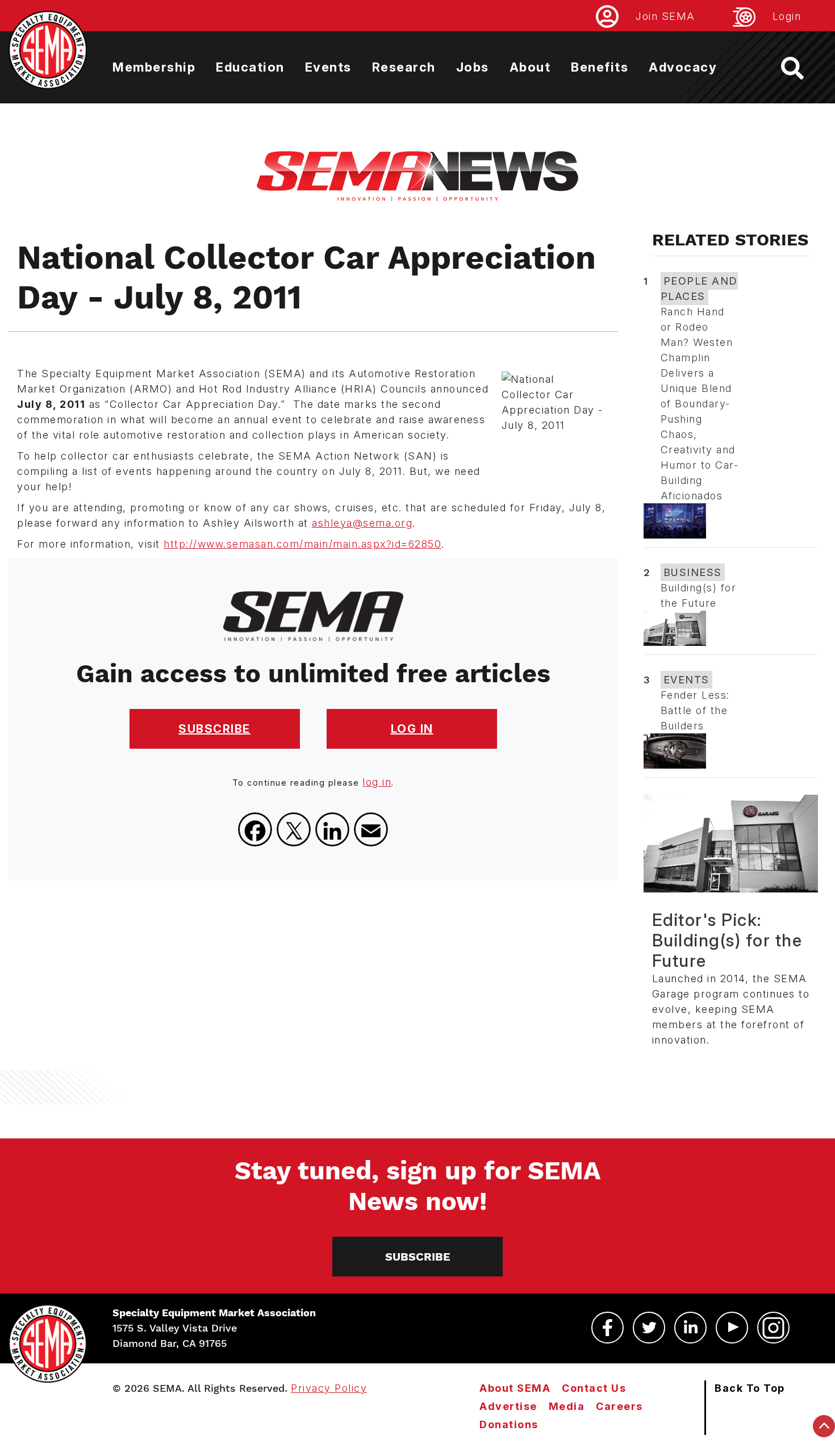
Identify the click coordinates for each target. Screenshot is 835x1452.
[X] (293, 829)
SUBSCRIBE (214, 729)
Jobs (472, 67)
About (530, 67)
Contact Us (594, 1388)
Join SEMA (665, 16)
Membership (153, 67)
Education (250, 67)
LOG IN (412, 729)
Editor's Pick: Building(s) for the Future (727, 940)
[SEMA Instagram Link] (773, 1327)
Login (787, 16)
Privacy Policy (329, 1388)
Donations (508, 1424)
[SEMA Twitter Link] (649, 1327)
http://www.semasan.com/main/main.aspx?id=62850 (302, 544)
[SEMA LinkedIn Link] (690, 1327)
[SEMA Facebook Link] (607, 1327)
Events (328, 67)
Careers (619, 1406)
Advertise (508, 1406)
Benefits (599, 67)
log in (376, 782)
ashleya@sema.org (362, 523)
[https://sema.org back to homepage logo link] (802, 68)
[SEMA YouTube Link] (732, 1327)
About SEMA (514, 1388)
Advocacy (683, 67)
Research (404, 67)
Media (567, 1406)
